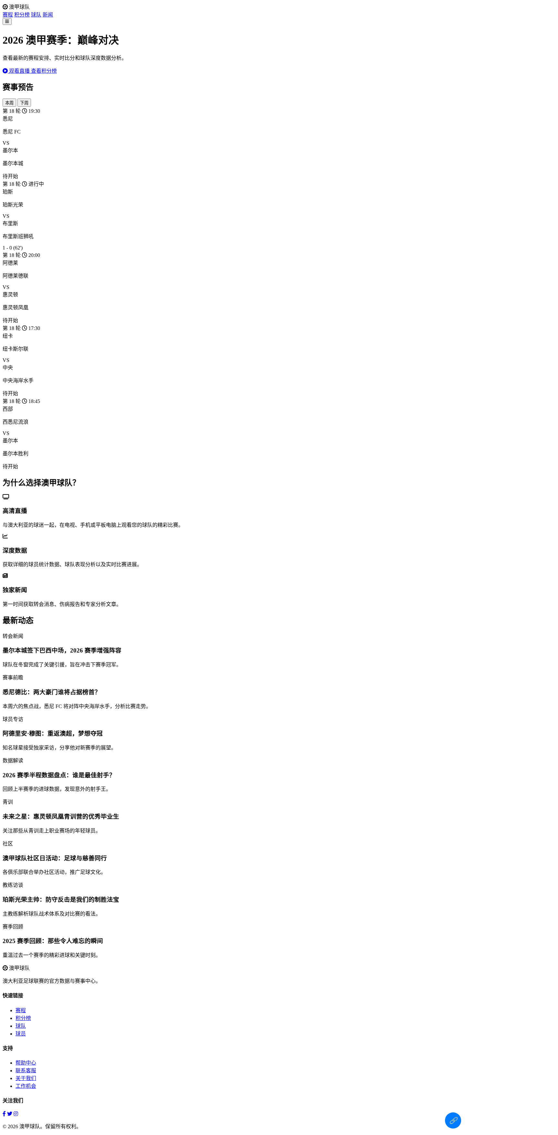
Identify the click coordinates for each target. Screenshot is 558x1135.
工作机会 (26, 1086)
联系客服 (26, 1070)
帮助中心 (26, 1063)
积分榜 (22, 14)
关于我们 (26, 1078)
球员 (21, 1033)
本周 (9, 103)
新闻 (48, 14)
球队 (36, 14)
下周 (24, 103)
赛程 (8, 14)
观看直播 (19, 71)
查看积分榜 (44, 71)
